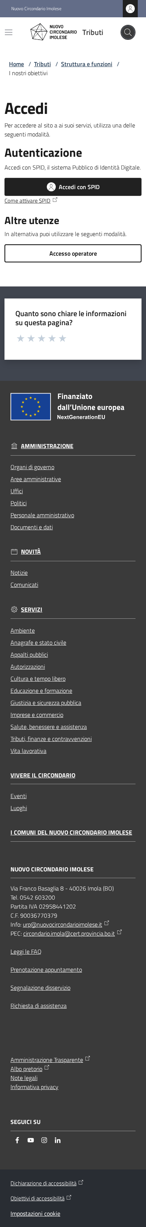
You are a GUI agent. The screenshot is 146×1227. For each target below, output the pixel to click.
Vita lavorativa (28, 750)
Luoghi (18, 807)
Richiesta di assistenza (38, 1005)
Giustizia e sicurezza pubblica (45, 702)
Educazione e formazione (41, 690)
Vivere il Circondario (42, 775)
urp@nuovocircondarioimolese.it (62, 924)
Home (16, 63)
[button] (128, 32)
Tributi (42, 63)
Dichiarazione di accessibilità (43, 1183)
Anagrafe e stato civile (38, 642)
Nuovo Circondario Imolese (36, 8)
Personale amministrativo (42, 515)
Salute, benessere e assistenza (48, 726)
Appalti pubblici (29, 654)
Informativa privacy (34, 1086)
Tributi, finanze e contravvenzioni (51, 738)
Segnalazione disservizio (40, 987)
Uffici (16, 490)
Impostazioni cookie (35, 1213)
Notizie (19, 572)
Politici (18, 502)
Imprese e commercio (36, 714)
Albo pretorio (26, 1068)
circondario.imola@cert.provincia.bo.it (69, 933)
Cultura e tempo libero (38, 678)
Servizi (31, 609)
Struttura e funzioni (86, 63)
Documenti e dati (31, 527)
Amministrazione (47, 446)
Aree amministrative (35, 478)
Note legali (23, 1077)
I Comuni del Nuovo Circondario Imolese (71, 832)
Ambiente (22, 630)
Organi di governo (32, 466)
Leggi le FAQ (26, 951)
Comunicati (24, 584)
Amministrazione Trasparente (46, 1059)
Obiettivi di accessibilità (37, 1198)
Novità (31, 551)
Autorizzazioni (27, 666)
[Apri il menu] (8, 32)
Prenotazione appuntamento (46, 969)
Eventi (18, 795)
